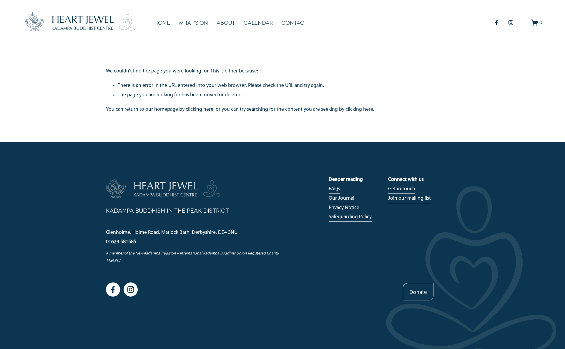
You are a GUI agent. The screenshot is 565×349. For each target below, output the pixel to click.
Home (162, 22)
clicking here (199, 109)
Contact (294, 22)
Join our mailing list (409, 198)
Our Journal (341, 198)
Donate (418, 291)
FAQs (334, 188)
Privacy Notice (344, 207)
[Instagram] (511, 23)
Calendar (258, 22)
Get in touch (401, 188)
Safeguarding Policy (350, 216)
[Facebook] (496, 23)
